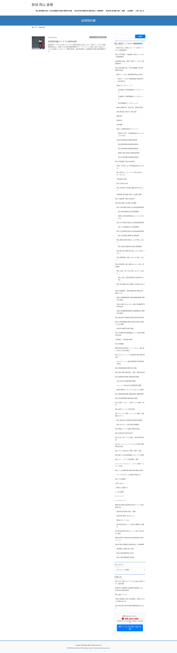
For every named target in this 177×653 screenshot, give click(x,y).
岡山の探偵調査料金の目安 (125, 553)
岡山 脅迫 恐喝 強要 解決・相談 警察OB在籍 (130, 372)
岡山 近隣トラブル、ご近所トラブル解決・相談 (129, 404)
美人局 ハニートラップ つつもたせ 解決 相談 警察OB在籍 (129, 445)
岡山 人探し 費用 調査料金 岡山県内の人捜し (131, 279)
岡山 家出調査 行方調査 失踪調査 (126, 203)
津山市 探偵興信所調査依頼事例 (128, 157)
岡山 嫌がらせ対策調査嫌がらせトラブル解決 (129, 455)
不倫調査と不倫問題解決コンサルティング (131, 98)
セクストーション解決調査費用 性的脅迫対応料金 (130, 363)
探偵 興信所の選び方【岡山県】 (127, 112)
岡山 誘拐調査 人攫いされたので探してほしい (131, 259)
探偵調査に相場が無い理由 (125, 549)
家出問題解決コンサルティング (128, 103)
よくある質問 (119, 492)
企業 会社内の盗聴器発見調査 (126, 381)
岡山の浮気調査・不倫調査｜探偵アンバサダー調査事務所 (129, 56)
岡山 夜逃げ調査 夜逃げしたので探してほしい (131, 241)
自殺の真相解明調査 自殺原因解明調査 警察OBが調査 (131, 299)
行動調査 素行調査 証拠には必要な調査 (129, 194)
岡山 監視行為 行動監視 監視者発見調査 (129, 420)
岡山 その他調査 (120, 479)
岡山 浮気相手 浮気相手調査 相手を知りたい (130, 189)
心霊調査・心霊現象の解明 (123, 339)
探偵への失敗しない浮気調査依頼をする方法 (130, 167)
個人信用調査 (119, 344)
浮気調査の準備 (122, 179)
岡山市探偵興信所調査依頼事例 (128, 148)
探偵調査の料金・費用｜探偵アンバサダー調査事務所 (129, 62)
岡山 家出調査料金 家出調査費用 (128, 211)
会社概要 (119, 124)
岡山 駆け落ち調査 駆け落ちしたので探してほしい (131, 252)
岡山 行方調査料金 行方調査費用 (128, 227)
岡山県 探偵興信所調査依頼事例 (127, 140)
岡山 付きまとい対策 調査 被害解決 (128, 424)
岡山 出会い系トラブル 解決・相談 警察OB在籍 (129, 439)
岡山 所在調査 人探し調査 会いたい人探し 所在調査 (129, 265)
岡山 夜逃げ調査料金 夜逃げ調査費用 (130, 246)
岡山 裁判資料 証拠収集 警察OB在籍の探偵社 (130, 317)
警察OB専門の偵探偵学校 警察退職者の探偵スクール (129, 539)
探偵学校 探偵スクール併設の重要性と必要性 (130, 526)
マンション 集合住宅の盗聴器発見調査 (129, 385)
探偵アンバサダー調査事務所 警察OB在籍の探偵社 (130, 80)
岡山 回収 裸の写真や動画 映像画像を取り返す (129, 607)
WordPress (77, 648)
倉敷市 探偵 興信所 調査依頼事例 (128, 153)
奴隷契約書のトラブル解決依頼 (62, 41)
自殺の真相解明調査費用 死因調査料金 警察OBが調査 (131, 312)
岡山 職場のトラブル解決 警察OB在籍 (127, 429)
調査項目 (119, 116)
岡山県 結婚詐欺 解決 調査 (125, 328)
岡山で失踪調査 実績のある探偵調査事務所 (130, 231)
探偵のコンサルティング (124, 85)
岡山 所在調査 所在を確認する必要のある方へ (131, 285)
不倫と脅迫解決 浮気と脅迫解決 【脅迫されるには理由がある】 (130, 600)
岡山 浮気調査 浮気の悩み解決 (125, 161)
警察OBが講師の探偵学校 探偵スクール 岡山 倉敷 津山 (129, 506)
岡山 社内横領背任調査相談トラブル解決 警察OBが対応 (130, 334)
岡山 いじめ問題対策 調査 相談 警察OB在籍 (129, 470)
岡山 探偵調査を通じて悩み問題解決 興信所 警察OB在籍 (129, 69)
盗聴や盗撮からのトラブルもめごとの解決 (130, 389)
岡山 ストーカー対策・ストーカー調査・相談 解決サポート (129, 415)
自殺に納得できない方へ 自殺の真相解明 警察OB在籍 (131, 305)
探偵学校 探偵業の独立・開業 (126, 511)
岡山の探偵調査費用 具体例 (125, 557)
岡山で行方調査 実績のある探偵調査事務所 (130, 222)
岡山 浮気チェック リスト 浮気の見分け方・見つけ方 (129, 174)
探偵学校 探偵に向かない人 (125, 516)
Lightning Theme (87, 648)
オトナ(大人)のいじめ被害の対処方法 (129, 474)
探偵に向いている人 (123, 520)
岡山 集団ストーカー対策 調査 (125, 409)
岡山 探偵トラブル (121, 594)
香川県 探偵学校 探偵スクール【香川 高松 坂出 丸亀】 (129, 532)
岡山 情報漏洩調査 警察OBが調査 (126, 368)
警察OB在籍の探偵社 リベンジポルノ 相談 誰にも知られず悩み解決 (129, 349)
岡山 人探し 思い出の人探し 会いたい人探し (130, 272)
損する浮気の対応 (122, 183)
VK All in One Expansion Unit (102, 648)
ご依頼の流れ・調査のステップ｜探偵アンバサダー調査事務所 (129, 49)
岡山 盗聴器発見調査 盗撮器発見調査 (127, 377)
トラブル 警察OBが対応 (98, 37)
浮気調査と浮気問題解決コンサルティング (131, 91)
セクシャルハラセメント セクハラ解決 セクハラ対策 (129, 465)
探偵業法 (119, 120)
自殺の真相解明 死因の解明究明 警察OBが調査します (129, 292)
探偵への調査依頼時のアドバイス (127, 129)
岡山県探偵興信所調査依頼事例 (128, 144)
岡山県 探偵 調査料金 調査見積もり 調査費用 (129, 544)
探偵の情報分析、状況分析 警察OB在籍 (130, 107)
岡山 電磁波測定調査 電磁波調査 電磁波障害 (129, 394)
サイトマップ (119, 496)
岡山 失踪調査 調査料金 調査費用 (128, 235)
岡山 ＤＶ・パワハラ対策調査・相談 (126, 459)
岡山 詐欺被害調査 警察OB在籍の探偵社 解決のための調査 (129, 323)
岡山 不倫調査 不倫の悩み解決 (125, 199)
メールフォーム (120, 500)
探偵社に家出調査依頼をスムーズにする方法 (131, 217)
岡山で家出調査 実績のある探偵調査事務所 (130, 207)
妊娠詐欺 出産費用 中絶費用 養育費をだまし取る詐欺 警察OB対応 (129, 589)
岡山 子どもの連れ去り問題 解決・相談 (128, 451)
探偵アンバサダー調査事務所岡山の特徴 (129, 74)
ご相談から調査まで (121, 487)
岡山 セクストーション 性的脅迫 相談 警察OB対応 (130, 356)
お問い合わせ (119, 483)
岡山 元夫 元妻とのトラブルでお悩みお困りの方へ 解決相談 (130, 582)
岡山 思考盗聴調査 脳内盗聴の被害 (127, 398)
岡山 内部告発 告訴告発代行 (124, 433)
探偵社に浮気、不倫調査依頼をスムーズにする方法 (131, 134)
